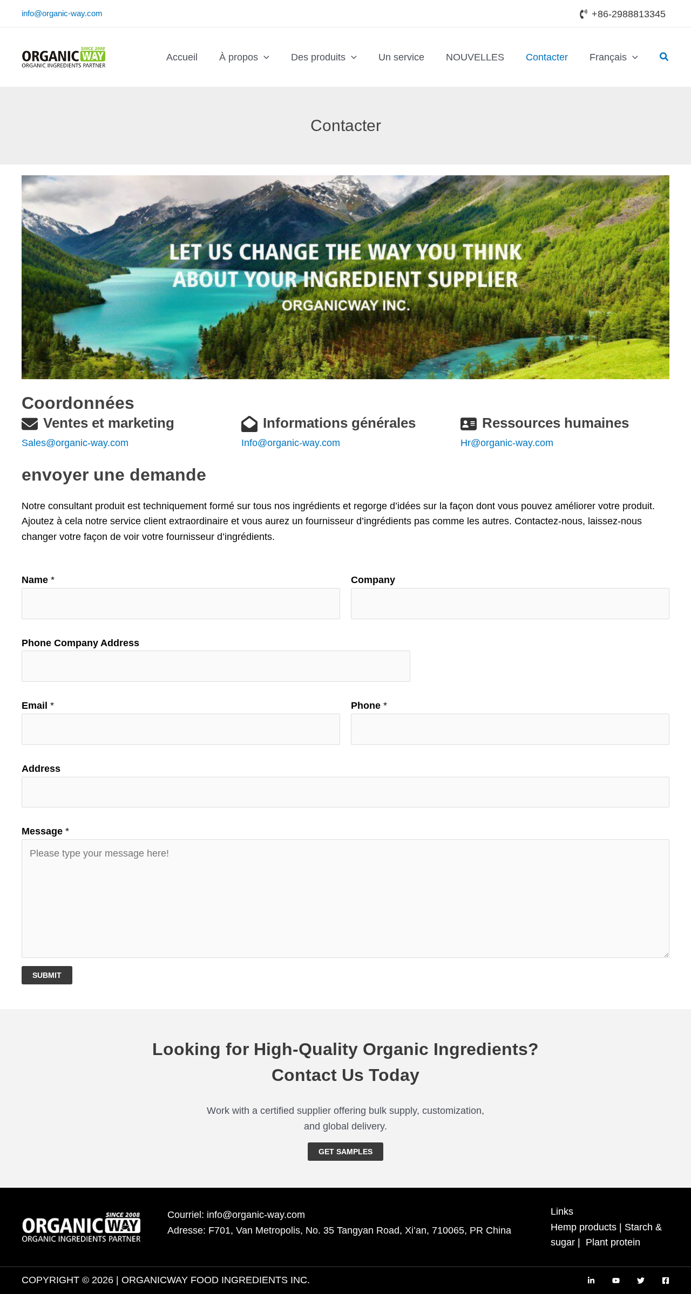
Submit (47, 975)
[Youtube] (616, 1280)
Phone (369, 705)
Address (41, 768)
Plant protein (613, 1242)
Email (38, 705)
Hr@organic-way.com (506, 442)
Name (38, 579)
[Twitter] (641, 1280)
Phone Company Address (80, 643)
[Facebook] (665, 1280)
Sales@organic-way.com (75, 442)
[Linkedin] (591, 1280)
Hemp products (584, 1227)
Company (373, 579)
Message (45, 831)
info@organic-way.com (62, 13)
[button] (263, 57)
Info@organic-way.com (290, 442)
